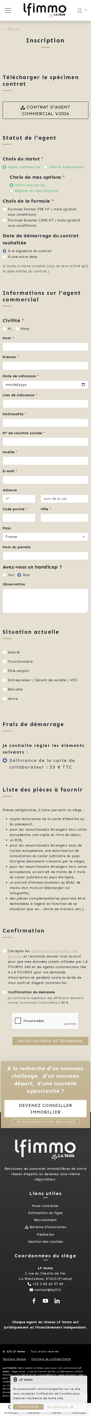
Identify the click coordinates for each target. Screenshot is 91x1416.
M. (10, 329)
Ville (46, 509)
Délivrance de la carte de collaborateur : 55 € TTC (42, 764)
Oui (11, 575)
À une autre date (22, 257)
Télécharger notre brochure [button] (45, 1122)
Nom (8, 338)
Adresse (10, 490)
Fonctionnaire (20, 661)
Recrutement (45, 1220)
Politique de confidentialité (51, 1359)
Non (26, 575)
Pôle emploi (18, 671)
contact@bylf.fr (48, 1290)
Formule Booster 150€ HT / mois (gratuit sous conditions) (44, 223)
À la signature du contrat (30, 251)
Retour (13, 29)
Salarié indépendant (66, 167)
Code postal (15, 509)
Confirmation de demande (31, 992)
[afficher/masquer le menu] (8, 10)
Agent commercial (24, 167)
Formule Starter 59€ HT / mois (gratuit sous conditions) (42, 212)
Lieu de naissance (20, 395)
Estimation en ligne (45, 1213)
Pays (7, 528)
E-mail (10, 471)
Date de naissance (21, 376)
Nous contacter (45, 1206)
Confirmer (28, 1407)
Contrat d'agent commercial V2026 (46, 110)
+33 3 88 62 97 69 (47, 1284)
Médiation (45, 1234)
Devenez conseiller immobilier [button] (45, 1109)
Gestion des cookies (45, 1241)
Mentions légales (14, 1359)
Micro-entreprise (30, 185)
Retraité (15, 689)
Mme (25, 329)
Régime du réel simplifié (36, 191)
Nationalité (15, 414)
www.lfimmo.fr (67, 1374)
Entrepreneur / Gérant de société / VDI (43, 680)
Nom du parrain (17, 547)
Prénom (11, 357)
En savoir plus (58, 1407)
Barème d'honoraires (48, 1227)
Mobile (10, 452)
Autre (13, 699)
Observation (14, 584)
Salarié (14, 652)
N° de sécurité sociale (24, 433)
